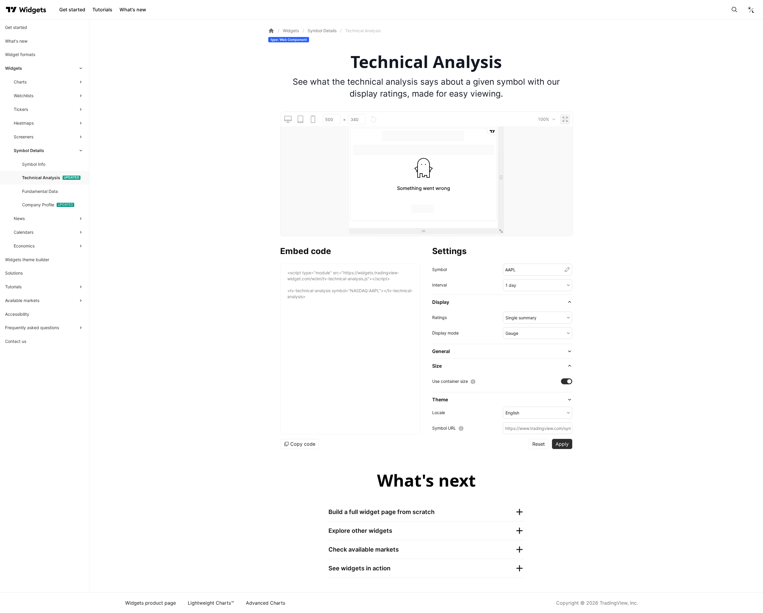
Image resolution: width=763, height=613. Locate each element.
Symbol (439, 269)
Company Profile (38, 204)
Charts (20, 81)
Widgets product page (150, 603)
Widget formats (20, 54)
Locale (438, 412)
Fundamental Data (40, 191)
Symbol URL (444, 428)
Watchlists (23, 95)
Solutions (14, 272)
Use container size (450, 381)
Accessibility (17, 314)
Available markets (22, 300)
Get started (72, 10)
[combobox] (546, 119)
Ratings (439, 317)
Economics (24, 245)
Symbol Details (29, 150)
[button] (537, 285)
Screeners (23, 136)
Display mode (445, 332)
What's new (133, 10)
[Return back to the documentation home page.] (271, 31)
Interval (439, 284)
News (19, 218)
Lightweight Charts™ (211, 603)
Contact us (15, 341)
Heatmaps (24, 123)
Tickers (21, 109)
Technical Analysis (41, 177)
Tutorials (102, 10)
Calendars (23, 232)
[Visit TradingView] (11, 9)
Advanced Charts (265, 603)
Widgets (13, 68)
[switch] (566, 381)
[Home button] (32, 9)
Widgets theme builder (27, 259)
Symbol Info (33, 164)
